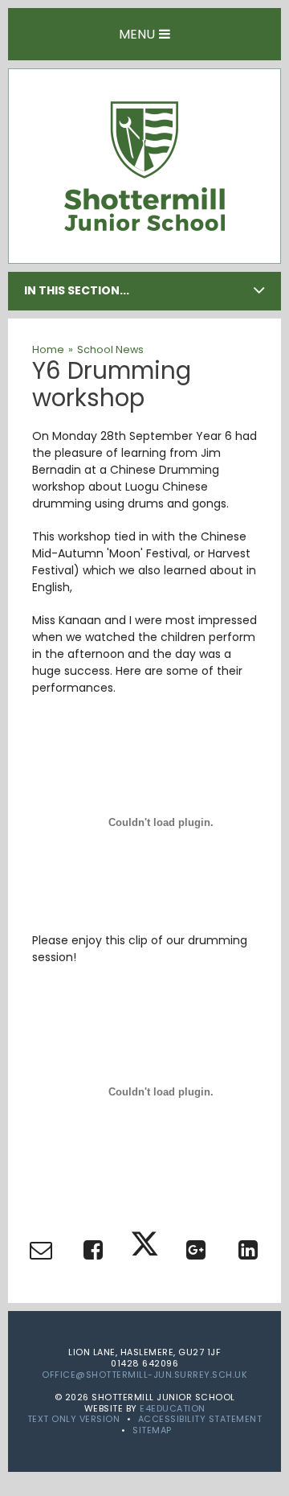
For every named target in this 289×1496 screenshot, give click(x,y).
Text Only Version (73, 1419)
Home (48, 349)
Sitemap (152, 1430)
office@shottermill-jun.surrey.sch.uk (144, 1375)
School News (110, 349)
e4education (173, 1409)
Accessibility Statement (200, 1419)
